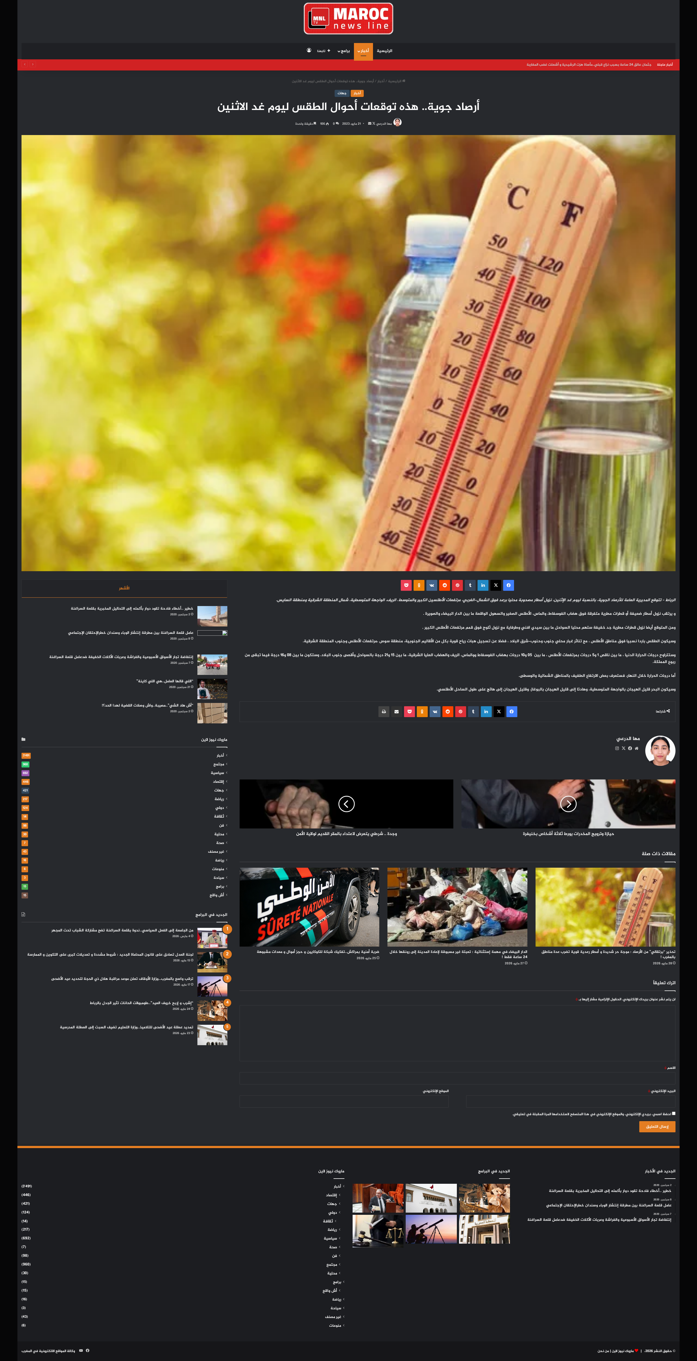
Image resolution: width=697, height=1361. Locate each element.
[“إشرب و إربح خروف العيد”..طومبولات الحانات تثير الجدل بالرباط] (212, 1011)
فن (221, 826)
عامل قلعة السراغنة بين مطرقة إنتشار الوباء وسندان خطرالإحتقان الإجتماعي (130, 633)
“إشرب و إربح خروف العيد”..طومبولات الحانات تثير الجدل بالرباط (141, 1003)
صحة (220, 843)
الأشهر (124, 588)
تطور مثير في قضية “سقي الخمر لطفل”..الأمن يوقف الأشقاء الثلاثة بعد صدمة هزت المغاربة (583, 65)
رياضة (219, 799)
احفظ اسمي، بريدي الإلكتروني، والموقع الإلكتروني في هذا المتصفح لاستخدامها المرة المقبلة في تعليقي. (591, 1114)
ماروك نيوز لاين (623, 1351)
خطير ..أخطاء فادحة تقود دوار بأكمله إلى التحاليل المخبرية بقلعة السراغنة (132, 608)
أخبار (365, 51)
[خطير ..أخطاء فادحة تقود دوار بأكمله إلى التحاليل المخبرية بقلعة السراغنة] (212, 616)
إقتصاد (218, 782)
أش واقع (217, 895)
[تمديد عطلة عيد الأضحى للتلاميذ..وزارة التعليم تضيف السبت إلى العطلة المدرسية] (212, 1035)
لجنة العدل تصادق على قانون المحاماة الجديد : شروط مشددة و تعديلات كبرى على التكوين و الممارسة (110, 955)
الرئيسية (384, 51)
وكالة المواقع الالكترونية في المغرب (48, 1351)
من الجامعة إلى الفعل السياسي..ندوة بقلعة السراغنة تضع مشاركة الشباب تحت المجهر (122, 930)
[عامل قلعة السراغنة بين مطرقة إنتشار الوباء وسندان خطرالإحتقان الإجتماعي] (212, 640)
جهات (342, 93)
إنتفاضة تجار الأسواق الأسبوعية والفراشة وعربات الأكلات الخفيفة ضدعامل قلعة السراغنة (121, 657)
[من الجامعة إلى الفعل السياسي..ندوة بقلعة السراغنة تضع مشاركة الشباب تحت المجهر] (212, 938)
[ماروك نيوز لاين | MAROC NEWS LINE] (349, 18)
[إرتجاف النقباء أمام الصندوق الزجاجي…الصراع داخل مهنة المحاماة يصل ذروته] (378, 1231)
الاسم (669, 1068)
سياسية (217, 773)
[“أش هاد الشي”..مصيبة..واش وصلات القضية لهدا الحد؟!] (212, 713)
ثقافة (219, 816)
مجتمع (218, 764)
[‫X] (623, 748)
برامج (345, 51)
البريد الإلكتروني (661, 1091)
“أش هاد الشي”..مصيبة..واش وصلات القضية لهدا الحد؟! (147, 705)
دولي (219, 808)
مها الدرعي (384, 124)
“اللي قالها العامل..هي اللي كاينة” (164, 681)
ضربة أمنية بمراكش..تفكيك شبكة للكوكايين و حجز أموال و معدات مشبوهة (318, 952)
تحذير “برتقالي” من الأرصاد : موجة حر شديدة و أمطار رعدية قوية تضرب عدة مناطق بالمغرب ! (608, 954)
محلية (219, 834)
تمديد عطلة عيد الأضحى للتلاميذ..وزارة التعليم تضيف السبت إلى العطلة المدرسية (126, 1027)
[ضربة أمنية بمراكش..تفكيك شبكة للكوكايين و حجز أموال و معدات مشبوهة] (310, 907)
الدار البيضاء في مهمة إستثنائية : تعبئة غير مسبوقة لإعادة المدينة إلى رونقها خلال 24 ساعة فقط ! (458, 954)
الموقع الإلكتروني (436, 1091)
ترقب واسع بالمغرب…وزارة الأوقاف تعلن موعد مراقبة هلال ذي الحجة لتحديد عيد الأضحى (122, 979)
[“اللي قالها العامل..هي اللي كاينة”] (212, 689)
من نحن (603, 1351)
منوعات (218, 869)
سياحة (218, 878)
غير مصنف (216, 852)
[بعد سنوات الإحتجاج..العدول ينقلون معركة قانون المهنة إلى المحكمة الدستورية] (484, 1229)
